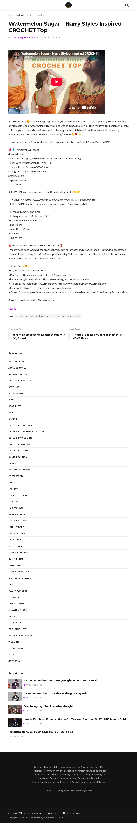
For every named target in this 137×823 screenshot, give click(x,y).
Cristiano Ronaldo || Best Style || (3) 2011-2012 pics (41, 731)
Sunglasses (15, 622)
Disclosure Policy (71, 813)
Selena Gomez (17, 603)
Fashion (13, 489)
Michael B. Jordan (19, 578)
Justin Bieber (16, 533)
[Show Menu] (10, 5)
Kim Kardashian (18, 552)
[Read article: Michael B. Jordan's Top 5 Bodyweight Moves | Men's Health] (15, 683)
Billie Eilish (15, 393)
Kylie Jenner (16, 559)
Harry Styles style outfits (66, 316)
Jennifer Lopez (17, 520)
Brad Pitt (14, 406)
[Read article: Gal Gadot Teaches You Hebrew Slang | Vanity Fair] (15, 696)
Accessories (16, 361)
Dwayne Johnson (19, 469)
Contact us (37, 813)
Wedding (14, 642)
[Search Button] (127, 5)
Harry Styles (38, 15)
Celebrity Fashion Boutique (26, 431)
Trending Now (17, 629)
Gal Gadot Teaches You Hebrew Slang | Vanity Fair (55, 693)
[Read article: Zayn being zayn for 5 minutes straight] (15, 709)
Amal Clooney (17, 368)
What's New (15, 648)
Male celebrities (23, 15)
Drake (12, 463)
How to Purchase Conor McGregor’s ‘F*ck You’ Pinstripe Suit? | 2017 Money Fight (74, 719)
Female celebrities (20, 495)
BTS (10, 412)
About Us (52, 813)
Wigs (11, 654)
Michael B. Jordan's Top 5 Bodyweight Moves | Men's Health (61, 680)
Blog (11, 399)
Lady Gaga (15, 565)
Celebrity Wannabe (23, 37)
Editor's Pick (16, 476)
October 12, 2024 (51, 37)
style (11, 616)
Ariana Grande (17, 374)
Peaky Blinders (17, 591)
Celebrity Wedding (20, 438)
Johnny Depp (16, 527)
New (11, 584)
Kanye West (15, 539)
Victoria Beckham (20, 635)
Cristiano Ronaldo (20, 450)
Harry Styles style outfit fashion (32, 316)
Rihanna (13, 597)
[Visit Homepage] (68, 5)
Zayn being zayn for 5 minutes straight (48, 706)
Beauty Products (19, 380)
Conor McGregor (19, 444)
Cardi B (13, 419)
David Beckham (18, 457)
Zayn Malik (15, 661)
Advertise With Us (17, 813)
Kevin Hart (15, 546)
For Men (13, 501)
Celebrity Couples (20, 425)
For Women (15, 508)
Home (11, 15)
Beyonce (13, 387)
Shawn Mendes (17, 610)
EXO (10, 482)
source (12, 308)
